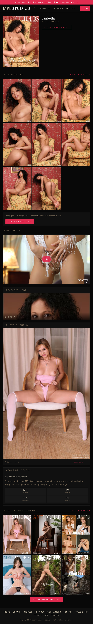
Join (85, 8)
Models (58, 8)
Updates (45, 8)
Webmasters (54, 612)
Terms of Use (41, 615)
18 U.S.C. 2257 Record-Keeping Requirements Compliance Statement (46, 620)
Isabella (48, 18)
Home (7, 612)
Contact (68, 612)
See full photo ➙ (81, 462)
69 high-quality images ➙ (56, 27)
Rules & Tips (82, 612)
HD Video (72, 8)
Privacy (55, 615)
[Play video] (46, 259)
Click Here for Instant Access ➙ (65, 2)
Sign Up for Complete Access (46, 599)
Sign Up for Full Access (20, 221)
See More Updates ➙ (80, 75)
